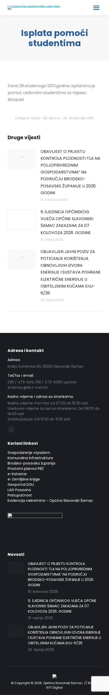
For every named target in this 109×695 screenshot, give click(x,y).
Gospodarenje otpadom (29, 452)
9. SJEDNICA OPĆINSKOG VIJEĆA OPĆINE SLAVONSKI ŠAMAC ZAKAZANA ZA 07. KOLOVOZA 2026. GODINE (67, 222)
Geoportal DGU (21, 484)
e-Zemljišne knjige (24, 479)
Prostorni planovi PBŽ (26, 468)
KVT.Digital (54, 687)
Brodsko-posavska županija (31, 463)
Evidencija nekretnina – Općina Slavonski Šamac (50, 500)
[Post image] (21, 159)
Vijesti (35, 118)
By (52, 118)
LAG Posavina (19, 489)
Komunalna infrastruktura (30, 457)
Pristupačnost (20, 495)
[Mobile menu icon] (96, 8)
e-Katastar (17, 473)
